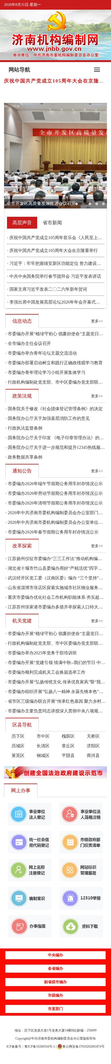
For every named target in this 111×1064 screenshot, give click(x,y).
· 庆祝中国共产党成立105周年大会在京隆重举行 (52, 250)
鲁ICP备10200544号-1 (40, 1046)
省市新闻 (52, 222)
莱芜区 (18, 755)
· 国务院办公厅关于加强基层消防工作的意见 (47, 418)
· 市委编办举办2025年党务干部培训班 (41, 653)
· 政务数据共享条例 (23, 457)
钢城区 (43, 755)
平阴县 (68, 755)
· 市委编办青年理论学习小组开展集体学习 (45, 372)
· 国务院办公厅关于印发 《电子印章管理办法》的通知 (56, 437)
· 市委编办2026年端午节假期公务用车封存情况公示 (54, 483)
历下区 (18, 736)
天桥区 (93, 736)
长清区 (43, 746)
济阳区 (93, 746)
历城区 (18, 746)
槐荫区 (68, 736)
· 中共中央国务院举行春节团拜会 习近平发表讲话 (54, 276)
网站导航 (19, 70)
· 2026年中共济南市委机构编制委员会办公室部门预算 (56, 512)
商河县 (93, 755)
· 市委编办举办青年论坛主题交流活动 (41, 353)
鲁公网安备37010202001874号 (84, 1046)
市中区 (43, 736)
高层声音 (22, 222)
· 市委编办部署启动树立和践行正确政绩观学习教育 (54, 362)
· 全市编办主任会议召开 (28, 343)
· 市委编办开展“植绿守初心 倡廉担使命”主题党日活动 (56, 333)
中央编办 (55, 955)
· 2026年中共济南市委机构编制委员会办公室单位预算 (56, 522)
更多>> (97, 321)
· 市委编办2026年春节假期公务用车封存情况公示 (51, 532)
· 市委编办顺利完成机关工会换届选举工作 (45, 672)
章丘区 (68, 746)
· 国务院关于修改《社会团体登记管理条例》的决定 (54, 408)
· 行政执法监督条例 (23, 428)
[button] (76, 204)
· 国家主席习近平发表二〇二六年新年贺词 (47, 289)
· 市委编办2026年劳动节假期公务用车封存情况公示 (54, 493)
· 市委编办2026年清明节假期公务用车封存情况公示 (54, 503)
